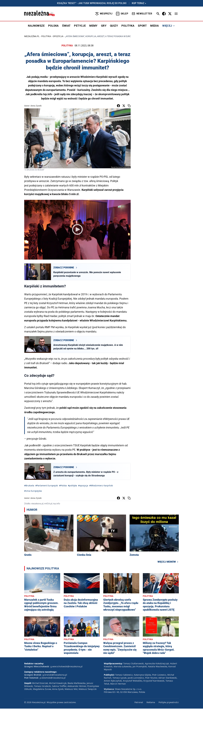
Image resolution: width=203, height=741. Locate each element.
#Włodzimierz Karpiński (101, 485)
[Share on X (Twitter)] (123, 105)
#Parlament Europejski (46, 485)
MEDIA (154, 25)
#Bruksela (29, 485)
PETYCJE (80, 25)
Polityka (46, 36)
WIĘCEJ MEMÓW (167, 561)
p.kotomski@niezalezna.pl (53, 677)
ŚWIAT (66, 25)
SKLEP (124, 13)
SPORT (142, 25)
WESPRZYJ (106, 13)
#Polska (63, 485)
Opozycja (58, 36)
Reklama (151, 702)
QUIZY (114, 25)
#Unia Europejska (33, 490)
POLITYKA (127, 25)
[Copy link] (129, 105)
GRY (103, 25)
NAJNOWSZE (36, 25)
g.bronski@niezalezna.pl (55, 674)
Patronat (138, 702)
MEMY (93, 25)
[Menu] (176, 13)
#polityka (72, 485)
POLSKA (53, 25)
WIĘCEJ (167, 25)
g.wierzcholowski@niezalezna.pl (66, 666)
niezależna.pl (32, 36)
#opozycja (83, 485)
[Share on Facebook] (118, 105)
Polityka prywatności (169, 702)
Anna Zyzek (35, 106)
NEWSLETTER (144, 13)
